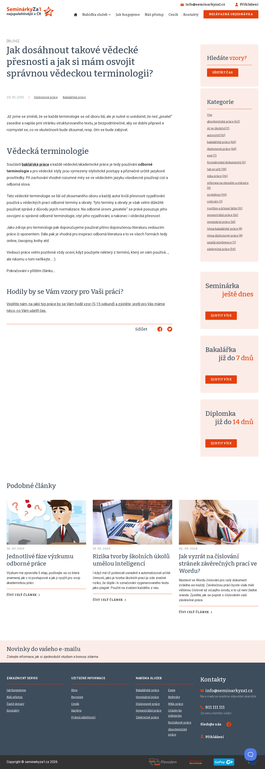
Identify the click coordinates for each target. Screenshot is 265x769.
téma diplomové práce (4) (225, 235)
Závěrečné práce (147, 717)
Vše (209, 115)
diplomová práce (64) (221, 149)
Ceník (173, 15)
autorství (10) (216, 135)
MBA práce (175, 704)
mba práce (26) (217, 176)
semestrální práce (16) (222, 215)
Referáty (174, 697)
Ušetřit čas (222, 72)
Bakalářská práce (74, 97)
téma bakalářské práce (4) (224, 229)
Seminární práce (147, 697)
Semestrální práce (148, 710)
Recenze (77, 697)
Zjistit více (221, 315)
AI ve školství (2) (218, 128)
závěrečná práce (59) (221, 249)
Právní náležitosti (83, 717)
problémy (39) (217, 195)
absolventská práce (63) (223, 121)
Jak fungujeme (128, 15)
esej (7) (212, 155)
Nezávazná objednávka (231, 14)
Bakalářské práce (147, 690)
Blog (74, 690)
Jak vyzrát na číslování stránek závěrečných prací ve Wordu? (218, 563)
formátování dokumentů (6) (226, 162)
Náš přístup (154, 15)
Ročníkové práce (179, 722)
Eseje (171, 690)
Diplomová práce (46, 97)
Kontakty (191, 15)
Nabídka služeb (94, 15)
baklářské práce (35, 164)
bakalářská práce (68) (221, 142)
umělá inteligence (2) (221, 242)
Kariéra (76, 710)
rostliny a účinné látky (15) (224, 208)
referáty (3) (215, 201)
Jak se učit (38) (216, 169)
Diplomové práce (148, 704)
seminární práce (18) (221, 222)
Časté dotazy (15, 704)
